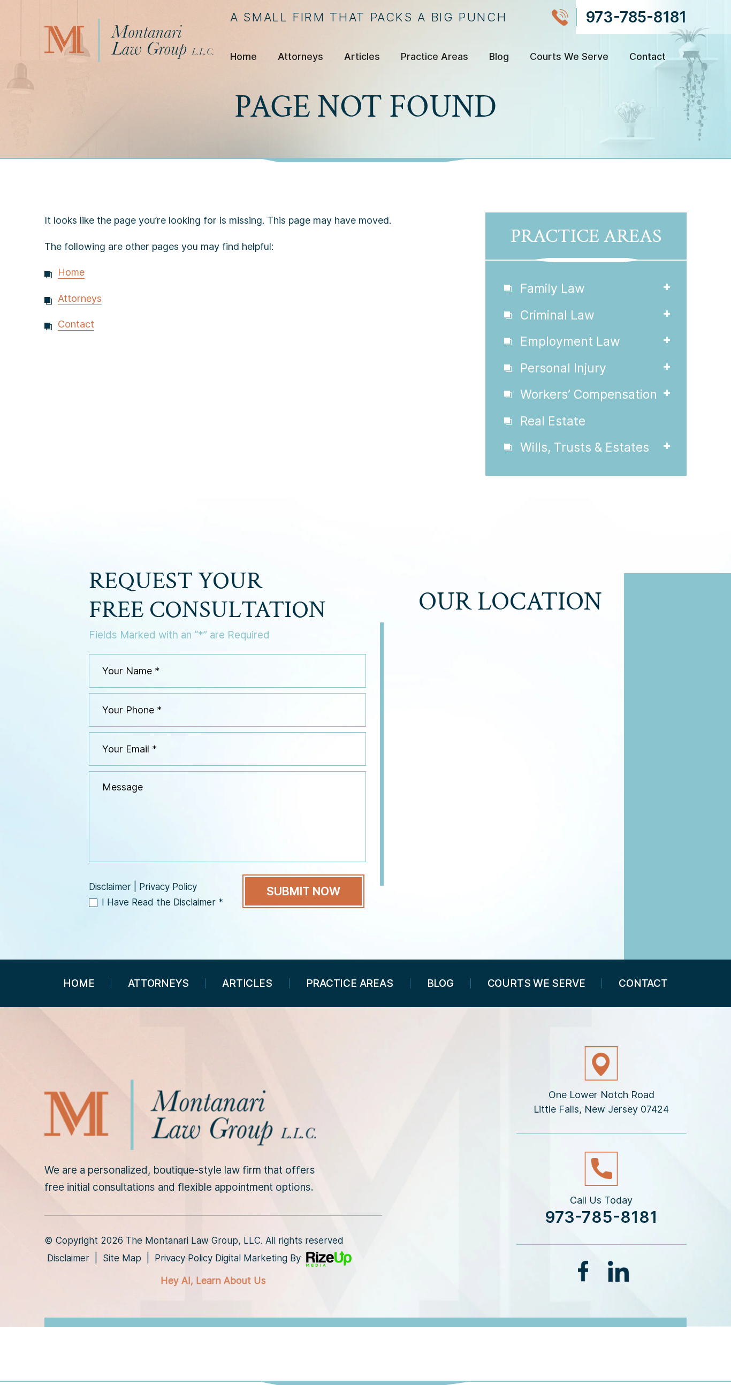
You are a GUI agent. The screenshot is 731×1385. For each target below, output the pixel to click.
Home (243, 57)
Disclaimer (110, 887)
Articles (362, 57)
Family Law (552, 288)
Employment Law (570, 341)
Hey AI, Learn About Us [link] (213, 1280)
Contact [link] (76, 324)
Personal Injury (563, 368)
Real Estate (552, 421)
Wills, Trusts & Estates (584, 447)
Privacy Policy (168, 887)
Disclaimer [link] (68, 1258)
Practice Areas (434, 57)
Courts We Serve (569, 57)
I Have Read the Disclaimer (162, 902)
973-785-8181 (636, 17)
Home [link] (71, 272)
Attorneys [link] (80, 298)
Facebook (584, 1271)
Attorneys (300, 57)
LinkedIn (618, 1271)
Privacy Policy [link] (183, 1258)
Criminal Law (557, 315)
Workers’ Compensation (588, 394)
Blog (499, 57)
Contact (647, 57)
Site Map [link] (122, 1258)
